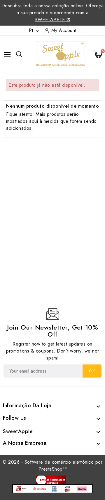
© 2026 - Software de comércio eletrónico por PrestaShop (52, 465)
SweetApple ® (52, 19)
